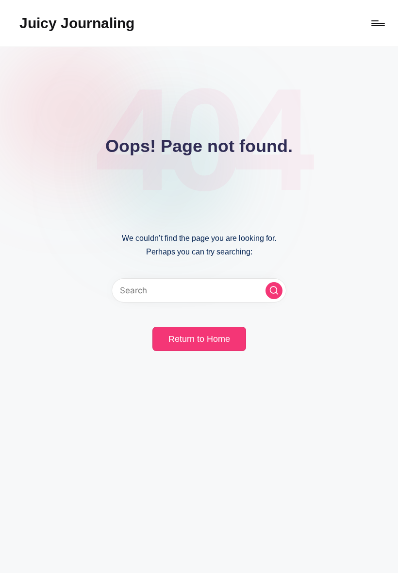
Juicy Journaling (76, 23)
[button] (273, 290)
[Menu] (377, 23)
